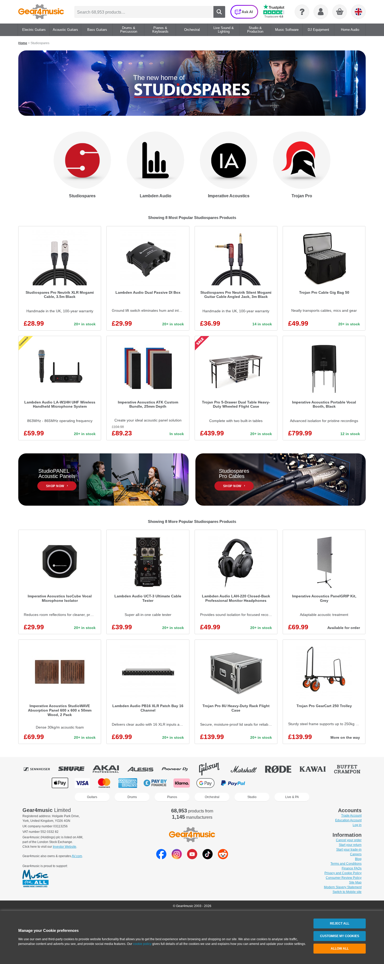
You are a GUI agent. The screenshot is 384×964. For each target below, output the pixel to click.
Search (219, 12)
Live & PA (292, 797)
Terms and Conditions (346, 863)
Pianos (172, 797)
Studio (252, 797)
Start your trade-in (349, 849)
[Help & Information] (302, 12)
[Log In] (321, 12)
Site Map (355, 882)
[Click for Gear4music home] (41, 11)
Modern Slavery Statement (343, 887)
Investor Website (64, 846)
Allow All (340, 948)
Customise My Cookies (339, 936)
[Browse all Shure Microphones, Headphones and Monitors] (75, 769)
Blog (358, 859)
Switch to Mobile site (347, 892)
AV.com (77, 856)
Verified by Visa (289, 783)
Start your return (350, 845)
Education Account (348, 820)
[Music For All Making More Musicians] (35, 879)
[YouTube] (192, 858)
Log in (357, 825)
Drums (132, 797)
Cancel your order (349, 840)
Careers (356, 854)
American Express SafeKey (315, 783)
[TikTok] (207, 858)
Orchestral (212, 797)
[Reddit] (223, 858)
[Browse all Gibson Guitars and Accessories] (213, 769)
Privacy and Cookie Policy (343, 873)
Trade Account (351, 815)
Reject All (339, 923)
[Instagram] (177, 858)
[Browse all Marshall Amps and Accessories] (247, 769)
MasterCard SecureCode (262, 783)
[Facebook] (161, 858)
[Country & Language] (358, 12)
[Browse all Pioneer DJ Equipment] (178, 769)
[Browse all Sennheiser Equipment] (40, 769)
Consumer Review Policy (344, 878)
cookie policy (142, 944)
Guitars (92, 797)
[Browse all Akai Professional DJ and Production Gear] (109, 769)
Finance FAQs (352, 868)
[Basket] (340, 12)
